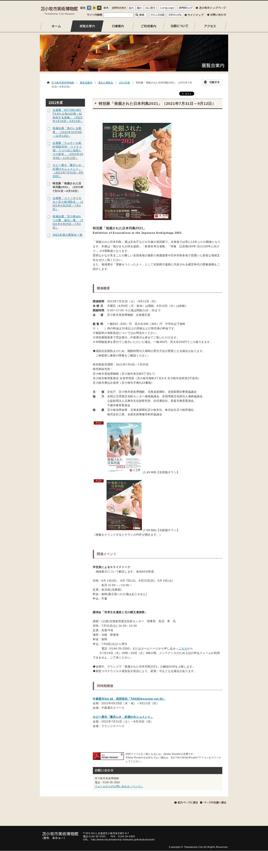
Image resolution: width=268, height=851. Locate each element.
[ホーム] (56, 26)
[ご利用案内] (148, 26)
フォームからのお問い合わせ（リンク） (119, 786)
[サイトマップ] (194, 16)
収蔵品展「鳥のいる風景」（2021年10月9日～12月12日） (67, 132)
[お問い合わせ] (215, 16)
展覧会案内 (86, 82)
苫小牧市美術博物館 (63, 82)
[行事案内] (118, 26)
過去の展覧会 (105, 82)
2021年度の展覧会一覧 (68, 234)
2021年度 (124, 82)
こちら (183, 648)
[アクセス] (210, 26)
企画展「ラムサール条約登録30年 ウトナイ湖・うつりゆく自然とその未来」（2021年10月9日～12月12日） (68, 151)
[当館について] (179, 26)
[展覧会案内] (87, 26)
